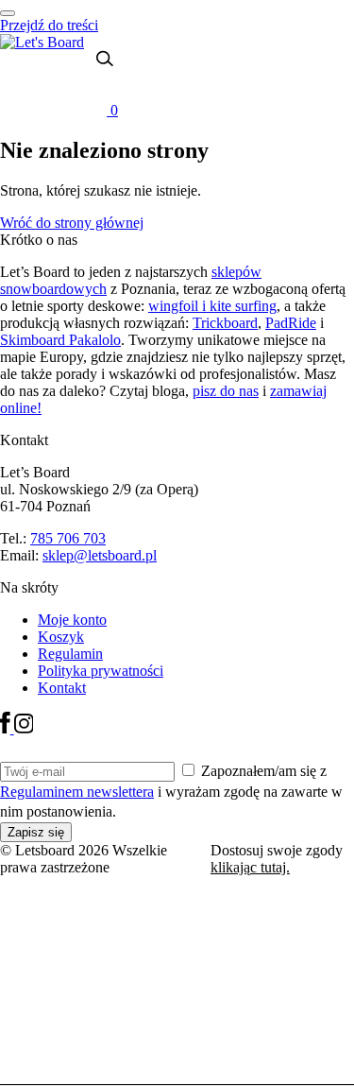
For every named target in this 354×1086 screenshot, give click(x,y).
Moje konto (72, 620)
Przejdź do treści (49, 25)
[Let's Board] (42, 42)
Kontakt (62, 688)
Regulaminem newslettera (77, 792)
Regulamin (70, 654)
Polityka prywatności (100, 671)
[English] (61, 75)
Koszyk (61, 637)
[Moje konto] (94, 87)
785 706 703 (68, 538)
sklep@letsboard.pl (99, 555)
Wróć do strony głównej (71, 223)
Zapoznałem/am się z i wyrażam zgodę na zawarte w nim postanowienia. (171, 791)
